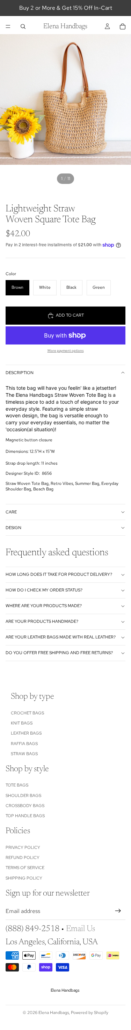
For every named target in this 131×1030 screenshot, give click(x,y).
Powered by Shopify (89, 1012)
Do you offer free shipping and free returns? (59, 653)
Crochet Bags (27, 713)
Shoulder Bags (23, 795)
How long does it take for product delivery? (59, 574)
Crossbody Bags (25, 805)
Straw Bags (24, 754)
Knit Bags (21, 723)
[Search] (23, 26)
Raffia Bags (24, 743)
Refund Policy (22, 857)
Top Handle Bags (25, 816)
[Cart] (122, 26)
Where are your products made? (44, 606)
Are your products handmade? (42, 621)
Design (13, 528)
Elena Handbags (53, 1012)
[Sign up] (118, 911)
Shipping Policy (24, 878)
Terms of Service (25, 868)
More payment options (66, 350)
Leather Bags (26, 733)
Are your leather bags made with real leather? (61, 637)
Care (11, 512)
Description (20, 372)
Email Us (80, 929)
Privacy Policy (23, 847)
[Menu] (8, 26)
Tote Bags (17, 785)
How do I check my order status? (44, 590)
